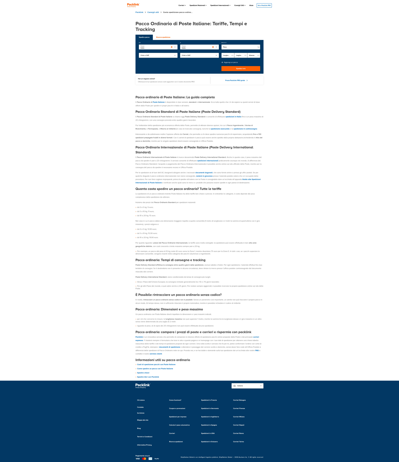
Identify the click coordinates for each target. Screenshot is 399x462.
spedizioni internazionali (207, 161)
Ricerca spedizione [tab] (163, 37)
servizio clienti (156, 354)
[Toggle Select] (175, 47)
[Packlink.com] (133, 5)
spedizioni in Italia (233, 117)
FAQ (257, 350)
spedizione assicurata (220, 129)
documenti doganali (204, 173)
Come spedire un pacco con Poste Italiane (155, 369)
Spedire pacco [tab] (144, 37)
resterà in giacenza (204, 176)
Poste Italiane (159, 102)
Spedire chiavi (143, 373)
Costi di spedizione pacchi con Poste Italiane (156, 364)
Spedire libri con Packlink (148, 377)
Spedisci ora (240, 69)
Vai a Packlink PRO (264, 5)
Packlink (139, 337)
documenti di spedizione (169, 347)
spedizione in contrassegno (245, 129)
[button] (182, 5)
